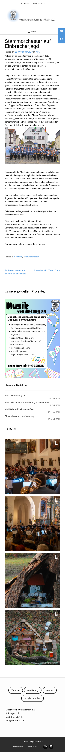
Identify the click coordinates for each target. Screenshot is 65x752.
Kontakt (49, 690)
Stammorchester (31, 257)
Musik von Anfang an (15, 395)
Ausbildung (32, 690)
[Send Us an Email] (45, 747)
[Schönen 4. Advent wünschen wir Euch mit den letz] (32, 580)
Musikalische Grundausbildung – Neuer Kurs (27, 402)
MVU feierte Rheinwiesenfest (19, 409)
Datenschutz (38, 4)
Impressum (25, 4)
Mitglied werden (32, 698)
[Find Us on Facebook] (51, 747)
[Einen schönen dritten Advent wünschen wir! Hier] (32, 637)
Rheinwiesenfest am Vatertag (19, 416)
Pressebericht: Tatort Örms (46, 270)
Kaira (40, 742)
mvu (38, 52)
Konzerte (18, 257)
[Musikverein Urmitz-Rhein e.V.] (32, 15)
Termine (16, 690)
